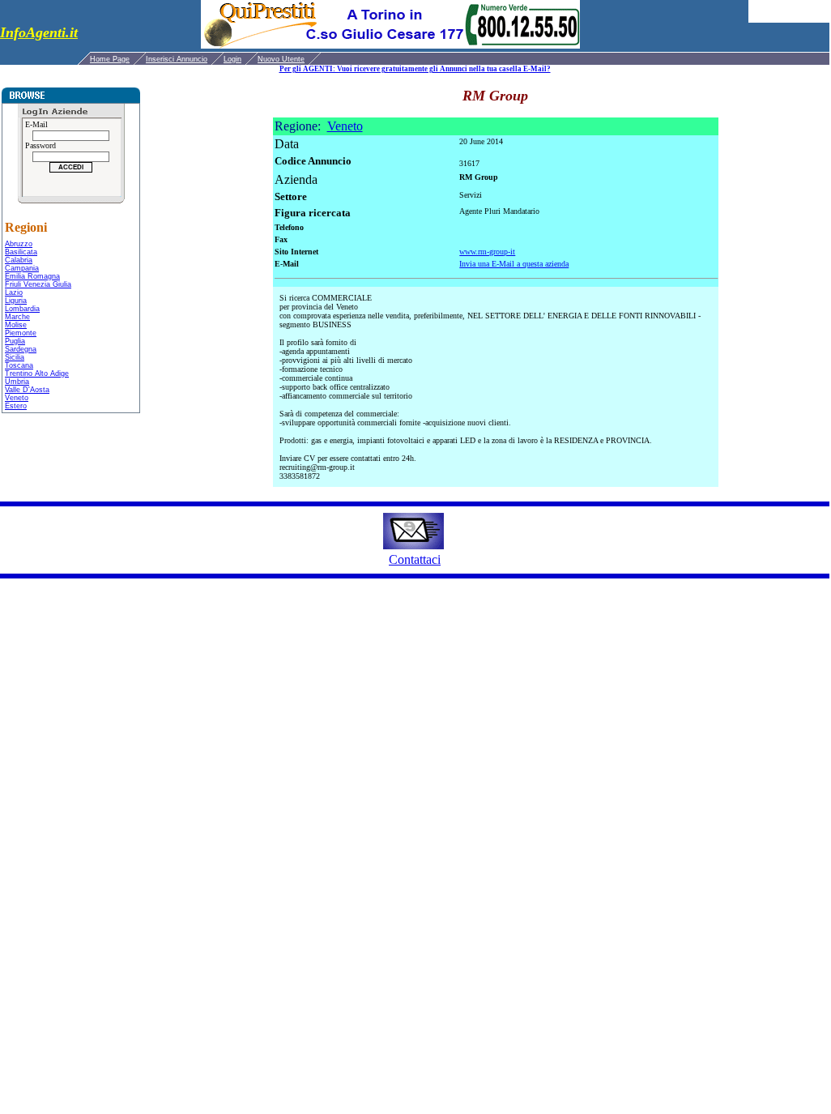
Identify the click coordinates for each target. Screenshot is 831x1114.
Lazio (14, 292)
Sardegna (20, 349)
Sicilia (14, 357)
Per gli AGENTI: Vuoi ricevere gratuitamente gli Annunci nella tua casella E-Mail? (415, 69)
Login (232, 59)
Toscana (19, 365)
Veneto (16, 398)
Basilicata (21, 252)
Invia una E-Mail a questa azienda (514, 263)
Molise (16, 325)
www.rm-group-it (487, 251)
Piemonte (20, 333)
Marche (17, 317)
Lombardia (22, 309)
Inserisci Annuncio (176, 59)
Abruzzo (18, 244)
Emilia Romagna (32, 276)
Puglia (15, 341)
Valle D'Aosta (27, 390)
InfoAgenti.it (39, 32)
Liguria (16, 301)
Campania (22, 268)
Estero (16, 406)
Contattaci (415, 559)
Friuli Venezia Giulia (38, 284)
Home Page (110, 59)
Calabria (18, 260)
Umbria (17, 382)
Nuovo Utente (281, 59)
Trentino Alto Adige (37, 373)
